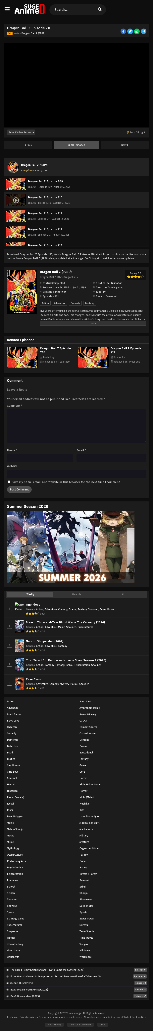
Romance (12, 880)
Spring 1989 (60, 291)
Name (12, 450)
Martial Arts (86, 829)
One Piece (33, 604)
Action (45, 303)
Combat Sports (88, 727)
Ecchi (10, 752)
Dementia (12, 739)
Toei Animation (113, 283)
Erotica (11, 758)
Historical (12, 790)
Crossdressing (87, 733)
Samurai (84, 880)
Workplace (85, 956)
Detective (12, 746)
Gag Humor (13, 765)
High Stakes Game (90, 784)
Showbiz (12, 905)
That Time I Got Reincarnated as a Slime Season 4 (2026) (66, 660)
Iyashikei (84, 803)
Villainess (85, 950)
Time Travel (86, 937)
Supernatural (85, 627)
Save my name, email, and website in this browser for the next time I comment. (66, 482)
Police (74, 683)
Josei (10, 810)
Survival (84, 924)
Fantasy (89, 303)
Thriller (11, 937)
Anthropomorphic (89, 707)
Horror (83, 790)
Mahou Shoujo (15, 829)
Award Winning (87, 714)
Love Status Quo (89, 816)
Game (82, 765)
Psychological (15, 867)
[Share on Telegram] (144, 31)
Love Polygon (15, 816)
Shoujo (83, 893)
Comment (15, 405)
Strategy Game (15, 918)
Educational (86, 752)
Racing (83, 867)
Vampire (84, 944)
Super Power (107, 609)
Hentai (11, 784)
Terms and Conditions (80, 1024)
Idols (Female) (15, 797)
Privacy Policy (54, 1024)
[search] (100, 9)
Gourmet (12, 778)
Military (83, 835)
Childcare (12, 727)
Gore (82, 771)
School (11, 886)
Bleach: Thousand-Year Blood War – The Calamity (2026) (65, 622)
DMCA (102, 1024)
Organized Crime (89, 848)
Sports (83, 912)
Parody (83, 854)
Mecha (10, 835)
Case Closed (34, 679)
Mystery (64, 683)
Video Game (14, 950)
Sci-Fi (82, 886)
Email (81, 450)
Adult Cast (85, 701)
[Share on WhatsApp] (137, 31)
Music (61, 627)
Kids (81, 810)
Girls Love (13, 771)
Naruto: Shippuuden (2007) (44, 641)
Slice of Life (86, 905)
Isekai (69, 664)
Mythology (13, 848)
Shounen (93, 609)
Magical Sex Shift (89, 822)
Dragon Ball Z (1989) (33, 33)
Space (10, 912)
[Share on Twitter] (130, 31)
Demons (84, 739)
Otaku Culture (15, 854)
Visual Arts (13, 956)
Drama (72, 609)
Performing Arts (16, 861)
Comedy (75, 303)
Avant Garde (14, 714)
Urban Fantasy (15, 944)
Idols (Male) (86, 797)
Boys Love (13, 720)
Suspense (12, 931)
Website (12, 466)
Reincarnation (82, 664)
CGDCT (83, 720)
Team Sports (86, 931)
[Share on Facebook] (124, 31)
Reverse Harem (88, 873)
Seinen (11, 893)
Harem (83, 778)
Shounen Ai (85, 899)
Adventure (60, 303)
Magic (10, 822)
